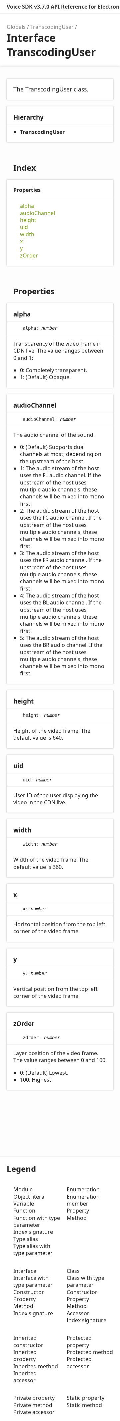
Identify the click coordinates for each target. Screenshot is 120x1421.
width (27, 234)
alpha (27, 205)
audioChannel (37, 213)
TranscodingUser (52, 26)
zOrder (29, 255)
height (28, 220)
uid (24, 227)
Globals (16, 26)
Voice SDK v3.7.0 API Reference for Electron (63, 6)
